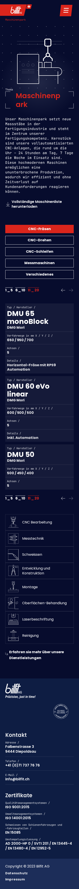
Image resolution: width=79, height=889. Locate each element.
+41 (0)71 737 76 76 (22, 765)
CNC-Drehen (39, 240)
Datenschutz (16, 873)
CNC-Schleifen (39, 251)
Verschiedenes (39, 274)
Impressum (15, 880)
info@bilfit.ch (17, 779)
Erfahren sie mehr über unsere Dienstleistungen (36, 654)
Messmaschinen (39, 262)
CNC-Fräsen (39, 228)
